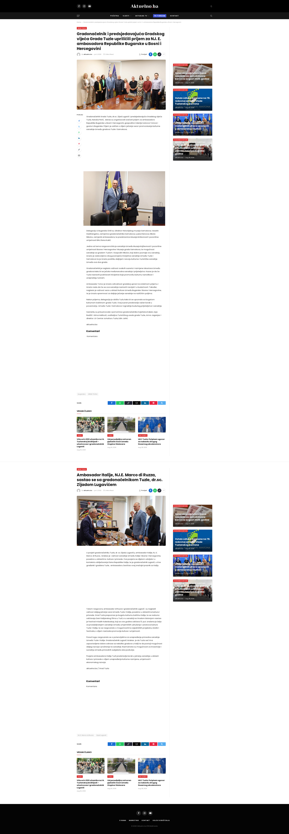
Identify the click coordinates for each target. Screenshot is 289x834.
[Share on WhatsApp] (155, 54)
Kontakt (174, 16)
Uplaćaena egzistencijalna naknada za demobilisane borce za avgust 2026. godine (192, 76)
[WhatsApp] (79, 132)
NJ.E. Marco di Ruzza (86, 735)
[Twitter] (79, 126)
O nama (122, 820)
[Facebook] (79, 121)
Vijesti (126, 16)
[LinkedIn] (79, 138)
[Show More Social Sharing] (164, 54)
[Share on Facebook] (151, 54)
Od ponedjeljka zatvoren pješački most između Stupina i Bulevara (119, 441)
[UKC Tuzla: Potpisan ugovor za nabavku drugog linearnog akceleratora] (152, 424)
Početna (114, 16)
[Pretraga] (211, 15)
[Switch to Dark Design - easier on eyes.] (211, 6)
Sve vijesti (143, 435)
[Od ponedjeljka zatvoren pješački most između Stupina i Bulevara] (121, 424)
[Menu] (78, 15)
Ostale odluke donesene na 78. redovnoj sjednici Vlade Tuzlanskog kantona (192, 101)
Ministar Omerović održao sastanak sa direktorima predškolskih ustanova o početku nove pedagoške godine (190, 148)
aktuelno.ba (88, 54)
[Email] (79, 155)
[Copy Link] (159, 54)
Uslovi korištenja (161, 820)
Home (79, 22)
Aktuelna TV (141, 16)
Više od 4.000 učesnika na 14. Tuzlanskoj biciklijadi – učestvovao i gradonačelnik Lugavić (90, 443)
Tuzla (80, 435)
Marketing (134, 820)
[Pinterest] (79, 144)
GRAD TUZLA (92, 394)
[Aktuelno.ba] (144, 6)
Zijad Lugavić (101, 735)
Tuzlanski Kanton (180, 65)
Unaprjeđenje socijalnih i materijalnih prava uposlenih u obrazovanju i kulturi (192, 126)
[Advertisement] (124, 151)
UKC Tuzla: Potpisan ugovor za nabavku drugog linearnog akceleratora (151, 441)
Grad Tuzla (82, 28)
